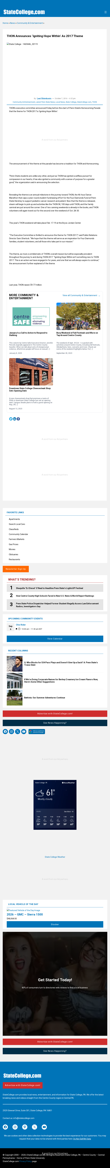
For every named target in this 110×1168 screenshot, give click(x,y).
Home (5, 23)
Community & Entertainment (30, 23)
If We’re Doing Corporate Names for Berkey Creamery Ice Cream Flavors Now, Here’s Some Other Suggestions (61, 680)
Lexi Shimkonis (44, 98)
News (12, 23)
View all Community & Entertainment (81, 295)
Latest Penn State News (45, 102)
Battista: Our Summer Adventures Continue (44, 698)
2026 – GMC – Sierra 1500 (25, 914)
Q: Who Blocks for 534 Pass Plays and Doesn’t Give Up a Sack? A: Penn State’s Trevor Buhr (61, 663)
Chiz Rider (21, 625)
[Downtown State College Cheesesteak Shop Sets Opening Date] (31, 371)
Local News (60, 102)
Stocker (55, 924)
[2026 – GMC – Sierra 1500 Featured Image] (23, 910)
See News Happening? (55, 723)
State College (71, 102)
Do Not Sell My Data (82, 1139)
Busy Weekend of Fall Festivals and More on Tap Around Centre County (77, 334)
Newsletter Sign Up (16, 569)
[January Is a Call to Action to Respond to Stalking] (31, 316)
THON (94, 102)
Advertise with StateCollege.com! (55, 713)
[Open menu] (105, 12)
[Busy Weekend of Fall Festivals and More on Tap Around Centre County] (78, 316)
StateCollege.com (84, 102)
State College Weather (55, 857)
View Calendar (55, 639)
